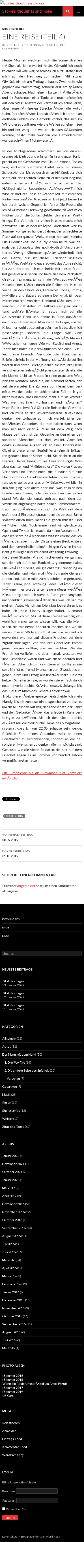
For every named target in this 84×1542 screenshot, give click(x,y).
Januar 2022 (10, 1156)
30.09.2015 (17, 837)
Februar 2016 (11, 1284)
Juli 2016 (8, 1244)
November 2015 (13, 1308)
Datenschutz (9, 1536)
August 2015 (11, 1332)
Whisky (7, 1118)
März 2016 (9, 1276)
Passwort (9, 1500)
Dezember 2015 (13, 1300)
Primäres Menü (78, 11)
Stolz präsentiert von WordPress (40, 1536)
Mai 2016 (8, 1260)
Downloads (10, 919)
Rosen (6, 1102)
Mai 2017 (8, 1188)
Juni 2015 (9, 1340)
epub (5, 927)
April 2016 (9, 1268)
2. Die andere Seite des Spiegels (26, 1070)
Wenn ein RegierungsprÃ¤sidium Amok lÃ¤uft (34, 1383)
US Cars (8, 1395)
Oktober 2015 (12, 1316)
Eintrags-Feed (12, 1439)
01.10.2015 (16, 853)
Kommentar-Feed (14, 1447)
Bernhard (37, 45)
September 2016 (14, 1228)
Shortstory (14, 815)
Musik (6, 1094)
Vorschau (13, 1078)
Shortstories (13, 29)
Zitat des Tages (13, 981)
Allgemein (9, 1038)
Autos (6, 1046)
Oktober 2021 (12, 1172)
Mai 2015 (8, 1348)
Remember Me (15, 1509)
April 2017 (9, 1196)
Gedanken (9, 1086)
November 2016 (13, 1212)
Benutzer (8, 1491)
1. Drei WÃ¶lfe (14, 1062)
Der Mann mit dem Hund (19, 1054)
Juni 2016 (9, 1252)
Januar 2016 (10, 1292)
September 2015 (14, 1324)
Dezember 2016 (13, 1204)
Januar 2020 (10, 1180)
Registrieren (11, 1423)
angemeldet (26, 885)
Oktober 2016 (12, 1220)
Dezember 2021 (13, 1164)
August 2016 (11, 1236)
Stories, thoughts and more (27, 11)
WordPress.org (13, 1455)
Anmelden (9, 1431)
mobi (5, 935)
